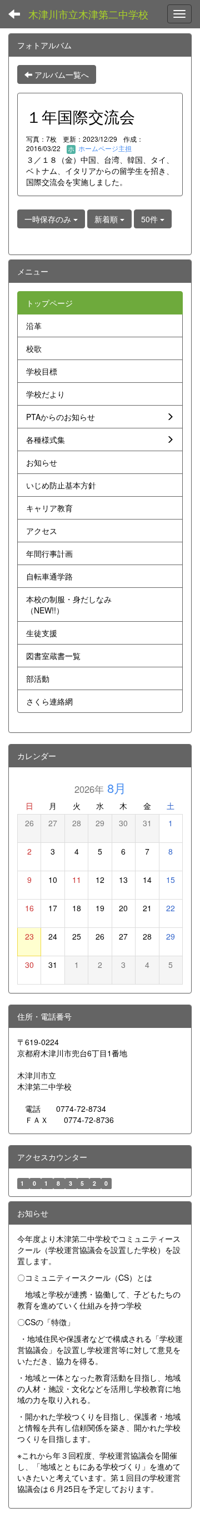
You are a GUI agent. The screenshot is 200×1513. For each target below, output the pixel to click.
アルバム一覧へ (60, 74)
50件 (150, 218)
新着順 (107, 218)
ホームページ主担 (104, 148)
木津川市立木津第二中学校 (88, 14)
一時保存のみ (48, 218)
